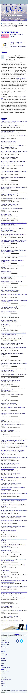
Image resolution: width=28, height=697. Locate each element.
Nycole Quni (14, 243)
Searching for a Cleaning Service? (8, 320)
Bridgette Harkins (16, 552)
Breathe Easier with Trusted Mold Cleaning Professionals (13, 161)
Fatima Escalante (15, 460)
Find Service (11, 4)
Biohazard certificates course (7, 182)
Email (9, 637)
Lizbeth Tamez (14, 599)
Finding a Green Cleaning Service (8, 534)
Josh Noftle (14, 231)
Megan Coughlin (15, 132)
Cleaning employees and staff (7, 63)
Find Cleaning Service (5, 667)
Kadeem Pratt (15, 268)
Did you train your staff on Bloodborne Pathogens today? (13, 526)
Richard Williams (15, 400)
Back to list (4, 52)
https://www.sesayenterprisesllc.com (18, 46)
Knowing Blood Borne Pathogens (8, 530)
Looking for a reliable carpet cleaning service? (11, 281)
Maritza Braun (14, 562)
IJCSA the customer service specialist (9, 616)
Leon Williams (15, 180)
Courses (17, 4)
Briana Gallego (14, 174)
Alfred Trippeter (14, 507)
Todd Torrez (14, 263)
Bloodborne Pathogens (6, 214)
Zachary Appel (14, 205)
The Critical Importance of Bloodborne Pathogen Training (14, 446)
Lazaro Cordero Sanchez (17, 237)
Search (2, 665)
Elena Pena (14, 122)
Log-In (21, 4)
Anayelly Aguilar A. (15, 377)
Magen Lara (14, 148)
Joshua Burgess (15, 386)
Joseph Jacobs (14, 396)
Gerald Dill (13, 138)
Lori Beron (13, 162)
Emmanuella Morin (15, 195)
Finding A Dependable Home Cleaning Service (11, 338)
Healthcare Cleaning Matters (7, 316)
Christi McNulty (14, 303)
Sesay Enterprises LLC (18, 43)
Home (3, 4)
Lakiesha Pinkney (15, 447)
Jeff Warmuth (14, 321)
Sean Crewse (14, 313)
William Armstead (15, 421)
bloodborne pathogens (21, 78)
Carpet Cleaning (4, 328)
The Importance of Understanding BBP (9, 157)
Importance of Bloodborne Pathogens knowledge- (12, 554)
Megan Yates (14, 480)
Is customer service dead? (7, 434)
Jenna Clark (14, 247)
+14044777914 (4, 637)
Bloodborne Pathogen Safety (7, 430)
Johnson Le (14, 536)
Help (25, 4)
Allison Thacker (14, 283)
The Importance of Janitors (7, 602)
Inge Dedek (14, 527)
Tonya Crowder (14, 215)
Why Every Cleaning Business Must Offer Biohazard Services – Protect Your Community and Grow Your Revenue (12, 452)
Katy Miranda (14, 225)
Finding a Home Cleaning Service (8, 311)
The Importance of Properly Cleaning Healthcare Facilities (14, 255)
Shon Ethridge (15, 572)
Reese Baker (15, 184)
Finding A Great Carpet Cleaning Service (10, 290)
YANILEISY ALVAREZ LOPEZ (18, 443)
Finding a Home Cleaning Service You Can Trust (12, 620)
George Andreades (15, 436)
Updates (2, 646)
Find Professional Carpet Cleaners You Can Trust (12, 343)
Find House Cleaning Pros (7, 384)
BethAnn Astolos (15, 547)
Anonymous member (16, 502)
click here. (17, 26)
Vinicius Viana (14, 513)
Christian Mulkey (16, 427)
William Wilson (14, 350)
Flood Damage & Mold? (6, 245)
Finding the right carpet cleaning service (10, 463)
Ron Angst (13, 278)
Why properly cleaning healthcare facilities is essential (13, 597)
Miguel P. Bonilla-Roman (16, 336)
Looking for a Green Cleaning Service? (9, 218)
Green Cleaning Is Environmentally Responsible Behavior (14, 121)
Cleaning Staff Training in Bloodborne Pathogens (12, 394)
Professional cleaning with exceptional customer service (13, 516)
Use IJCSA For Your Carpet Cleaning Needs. (11, 483)
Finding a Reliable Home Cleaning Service (10, 473)
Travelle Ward (15, 416)
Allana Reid (14, 297)
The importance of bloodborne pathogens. (10, 380)
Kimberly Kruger (15, 154)
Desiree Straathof (15, 556)
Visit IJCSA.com (4, 648)
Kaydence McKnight (15, 326)
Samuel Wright (14, 257)
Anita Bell (13, 158)
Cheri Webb (14, 273)
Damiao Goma (14, 470)
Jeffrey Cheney (14, 344)
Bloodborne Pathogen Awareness (8, 403)
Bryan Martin (14, 168)
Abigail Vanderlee (16, 127)
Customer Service (5, 324)
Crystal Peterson (15, 496)
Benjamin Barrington (16, 517)
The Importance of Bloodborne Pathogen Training (12, 125)
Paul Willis (14, 464)
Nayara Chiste (14, 190)
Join (7, 4)
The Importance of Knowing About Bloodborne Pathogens (14, 285)
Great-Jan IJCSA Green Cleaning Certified (10, 204)
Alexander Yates (15, 253)
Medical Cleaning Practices (7, 606)
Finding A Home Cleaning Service (8, 141)
